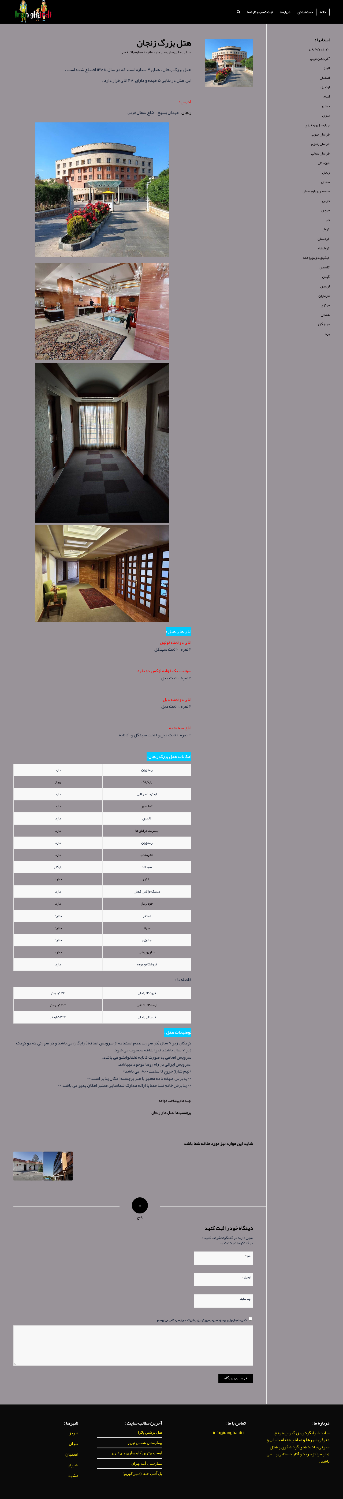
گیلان (326, 276)
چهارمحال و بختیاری (317, 125)
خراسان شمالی (320, 153)
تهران (326, 115)
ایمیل (246, 1277)
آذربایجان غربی (320, 58)
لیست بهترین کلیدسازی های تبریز (136, 1453)
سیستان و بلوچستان (316, 191)
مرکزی (325, 305)
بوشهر (325, 106)
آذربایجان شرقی (319, 49)
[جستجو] (238, 12)
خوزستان (324, 162)
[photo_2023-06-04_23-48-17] (229, 63)
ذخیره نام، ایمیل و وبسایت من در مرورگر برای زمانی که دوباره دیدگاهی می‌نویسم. (201, 1319)
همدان (325, 314)
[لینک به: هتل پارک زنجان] (58, 1166)
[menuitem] (323, 12)
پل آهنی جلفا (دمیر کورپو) (142, 1473)
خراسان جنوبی (320, 134)
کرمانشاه (324, 248)
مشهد (73, 1475)
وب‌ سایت (245, 1298)
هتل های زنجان (162, 1112)
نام (247, 1255)
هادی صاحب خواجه (171, 1100)
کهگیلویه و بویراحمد (316, 257)
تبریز (73, 1433)
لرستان (325, 286)
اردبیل (325, 87)
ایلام (326, 96)
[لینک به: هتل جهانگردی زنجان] (28, 1166)
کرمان (326, 229)
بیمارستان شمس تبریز (145, 1442)
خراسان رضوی (320, 143)
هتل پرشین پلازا (150, 1432)
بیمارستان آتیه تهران (146, 1463)
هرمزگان (324, 324)
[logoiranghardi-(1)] (32, 12)
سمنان (325, 181)
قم (328, 219)
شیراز (73, 1465)
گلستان (324, 267)
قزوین (325, 210)
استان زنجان (183, 52)
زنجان (171, 52)
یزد (327, 333)
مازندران (324, 295)
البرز (327, 68)
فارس (326, 200)
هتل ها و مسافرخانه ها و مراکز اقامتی (144, 52)
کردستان (324, 238)
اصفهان (325, 77)
